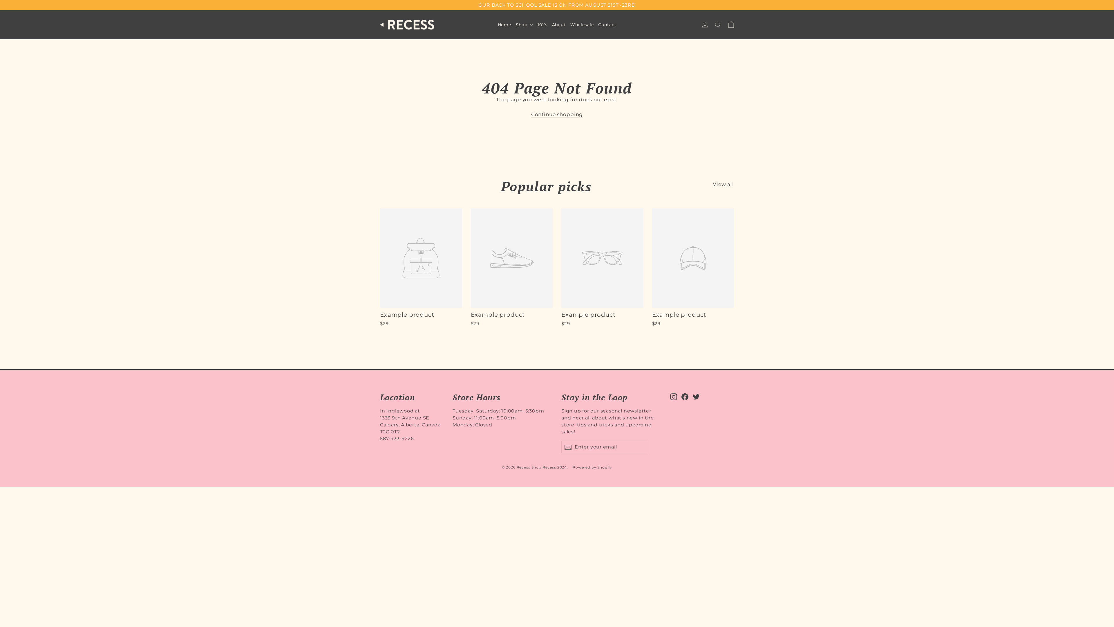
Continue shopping (557, 114)
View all (723, 184)
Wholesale (582, 24)
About (559, 24)
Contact (607, 24)
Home (504, 24)
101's (542, 24)
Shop (522, 24)
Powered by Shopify (592, 467)
